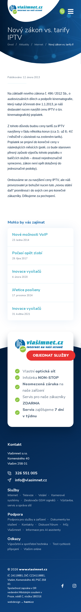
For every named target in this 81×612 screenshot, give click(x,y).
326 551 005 (26, 473)
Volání (42, 495)
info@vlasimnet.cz (31, 480)
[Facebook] (62, 585)
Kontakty (28, 525)
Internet (13, 495)
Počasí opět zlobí (27, 253)
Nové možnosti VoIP (30, 234)
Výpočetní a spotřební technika (28, 544)
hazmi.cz (29, 602)
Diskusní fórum (48, 525)
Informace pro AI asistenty (43, 530)
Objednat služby (51, 355)
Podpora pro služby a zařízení (27, 519)
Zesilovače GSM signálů (39, 500)
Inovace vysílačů (26, 271)
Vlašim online (32, 549)
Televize (28, 495)
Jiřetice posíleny (26, 289)
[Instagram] (74, 585)
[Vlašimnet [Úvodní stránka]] (34, 11)
